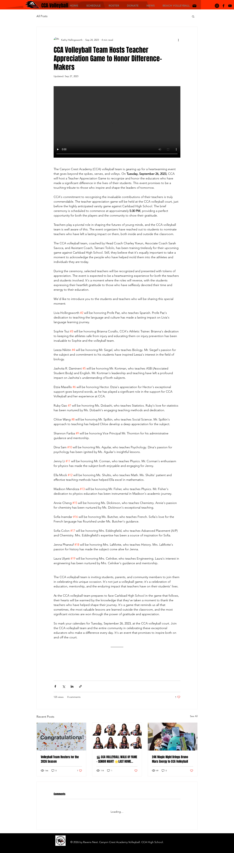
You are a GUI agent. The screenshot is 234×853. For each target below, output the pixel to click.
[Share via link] (80, 686)
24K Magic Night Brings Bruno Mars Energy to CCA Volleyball (170, 759)
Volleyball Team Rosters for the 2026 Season (60, 759)
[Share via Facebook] (55, 686)
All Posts (41, 16)
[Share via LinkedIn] (72, 686)
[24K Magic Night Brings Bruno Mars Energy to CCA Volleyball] (172, 736)
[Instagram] (217, 6)
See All (194, 716)
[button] (93, 5)
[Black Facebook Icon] (223, 6)
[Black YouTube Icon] (230, 6)
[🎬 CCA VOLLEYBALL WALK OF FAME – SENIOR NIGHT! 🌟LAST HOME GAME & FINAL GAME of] (117, 736)
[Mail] (194, 6)
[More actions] (178, 40)
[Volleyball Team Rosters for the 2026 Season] (61, 736)
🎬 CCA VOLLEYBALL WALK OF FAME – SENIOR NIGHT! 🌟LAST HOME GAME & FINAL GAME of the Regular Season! (116, 759)
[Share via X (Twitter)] (63, 686)
